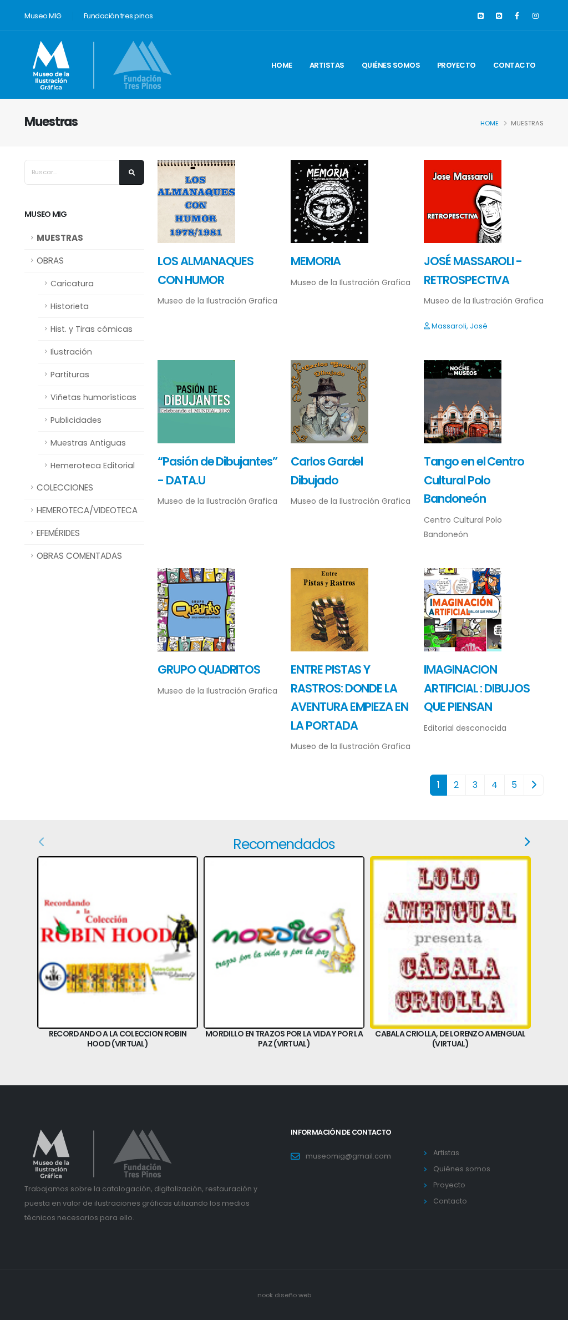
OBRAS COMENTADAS (79, 556)
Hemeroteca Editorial (92, 465)
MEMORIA (316, 261)
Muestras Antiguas (88, 442)
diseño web (293, 1295)
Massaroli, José (460, 326)
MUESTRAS (60, 238)
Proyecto (456, 65)
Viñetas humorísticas (93, 397)
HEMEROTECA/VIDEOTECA (87, 510)
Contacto (514, 65)
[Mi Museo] (498, 16)
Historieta (69, 306)
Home (281, 65)
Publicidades (76, 420)
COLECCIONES (65, 487)
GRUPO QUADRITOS (209, 669)
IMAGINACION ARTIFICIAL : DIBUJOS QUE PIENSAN (477, 688)
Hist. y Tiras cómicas (91, 329)
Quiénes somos (391, 65)
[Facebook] (517, 16)
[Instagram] (535, 16)
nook (266, 1295)
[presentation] (42, 842)
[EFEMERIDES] (480, 16)
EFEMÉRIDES (58, 533)
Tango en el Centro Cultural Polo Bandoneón (474, 480)
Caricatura (72, 283)
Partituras (69, 374)
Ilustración (71, 351)
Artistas (327, 65)
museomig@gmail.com (348, 1156)
